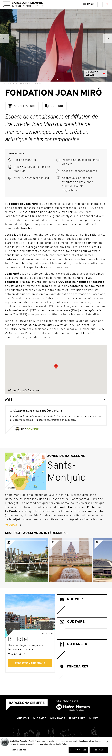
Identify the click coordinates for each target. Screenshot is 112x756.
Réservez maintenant (30, 663)
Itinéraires (77, 718)
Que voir (23, 718)
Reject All (98, 750)
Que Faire (39, 718)
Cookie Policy (61, 744)
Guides (93, 718)
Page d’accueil (10, 84)
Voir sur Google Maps (20, 390)
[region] (56, 746)
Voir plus (11, 525)
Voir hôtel (15, 654)
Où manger (57, 718)
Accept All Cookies (78, 750)
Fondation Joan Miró (30, 84)
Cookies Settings (19, 750)
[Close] (107, 741)
